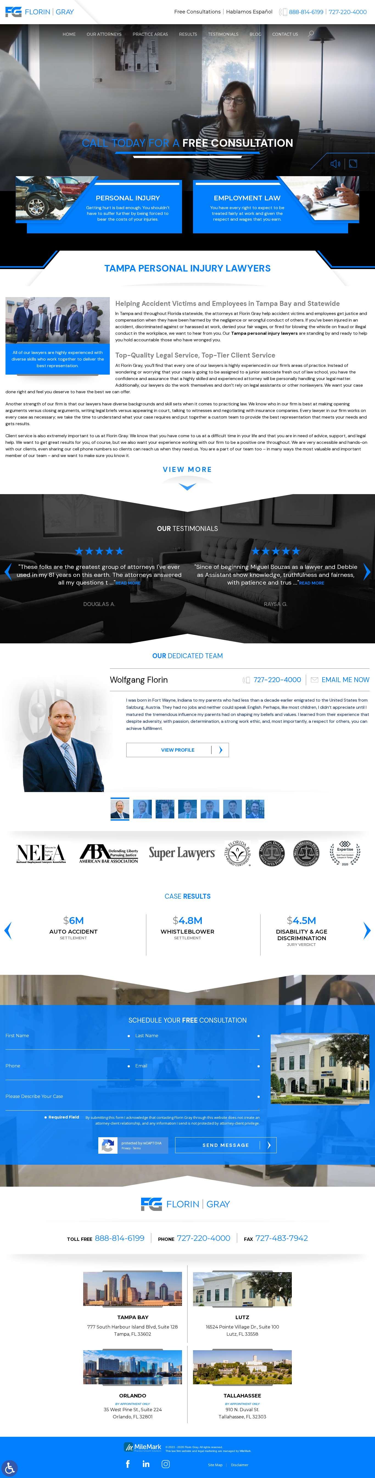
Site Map (215, 1464)
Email (141, 1066)
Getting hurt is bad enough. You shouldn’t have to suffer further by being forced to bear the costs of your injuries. (128, 208)
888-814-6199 (306, 12)
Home (69, 34)
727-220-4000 (348, 12)
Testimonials (223, 34)
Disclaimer (239, 1464)
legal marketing (207, 1450)
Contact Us (285, 34)
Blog (255, 34)
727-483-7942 (282, 1238)
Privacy (126, 1148)
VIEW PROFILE (177, 750)
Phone (12, 1066)
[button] (8, 571)
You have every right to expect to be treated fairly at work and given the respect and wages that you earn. (247, 208)
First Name (17, 1035)
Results (188, 34)
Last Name (146, 1035)
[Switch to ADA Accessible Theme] (9, 1468)
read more (135, 583)
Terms (137, 1148)
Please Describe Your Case (34, 1096)
